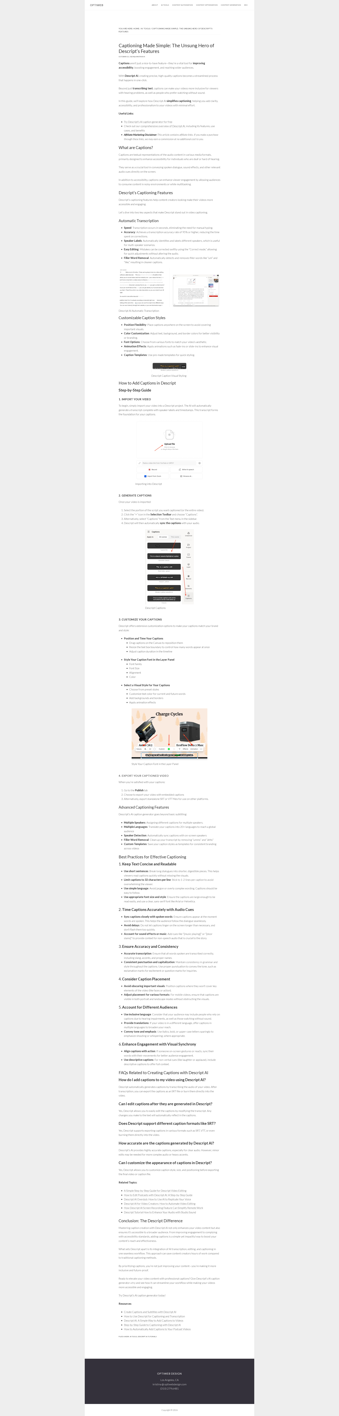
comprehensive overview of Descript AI (162, 126)
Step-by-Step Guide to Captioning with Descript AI (152, 1324)
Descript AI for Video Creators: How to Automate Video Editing (159, 1203)
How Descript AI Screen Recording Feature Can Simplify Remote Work (163, 1207)
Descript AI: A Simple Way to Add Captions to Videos (153, 1320)
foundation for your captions (139, 414)
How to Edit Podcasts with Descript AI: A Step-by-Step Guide (158, 1195)
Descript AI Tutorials (147, 1337)
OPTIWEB (96, 5)
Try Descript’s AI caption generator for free (148, 121)
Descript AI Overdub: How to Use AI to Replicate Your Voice (157, 1199)
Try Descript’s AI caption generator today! (142, 1295)
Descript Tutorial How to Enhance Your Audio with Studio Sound (160, 1212)
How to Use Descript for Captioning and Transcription (154, 1316)
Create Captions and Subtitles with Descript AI (150, 1311)
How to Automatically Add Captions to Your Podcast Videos (157, 1329)
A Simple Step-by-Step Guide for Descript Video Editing (155, 1190)
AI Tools (133, 1337)
